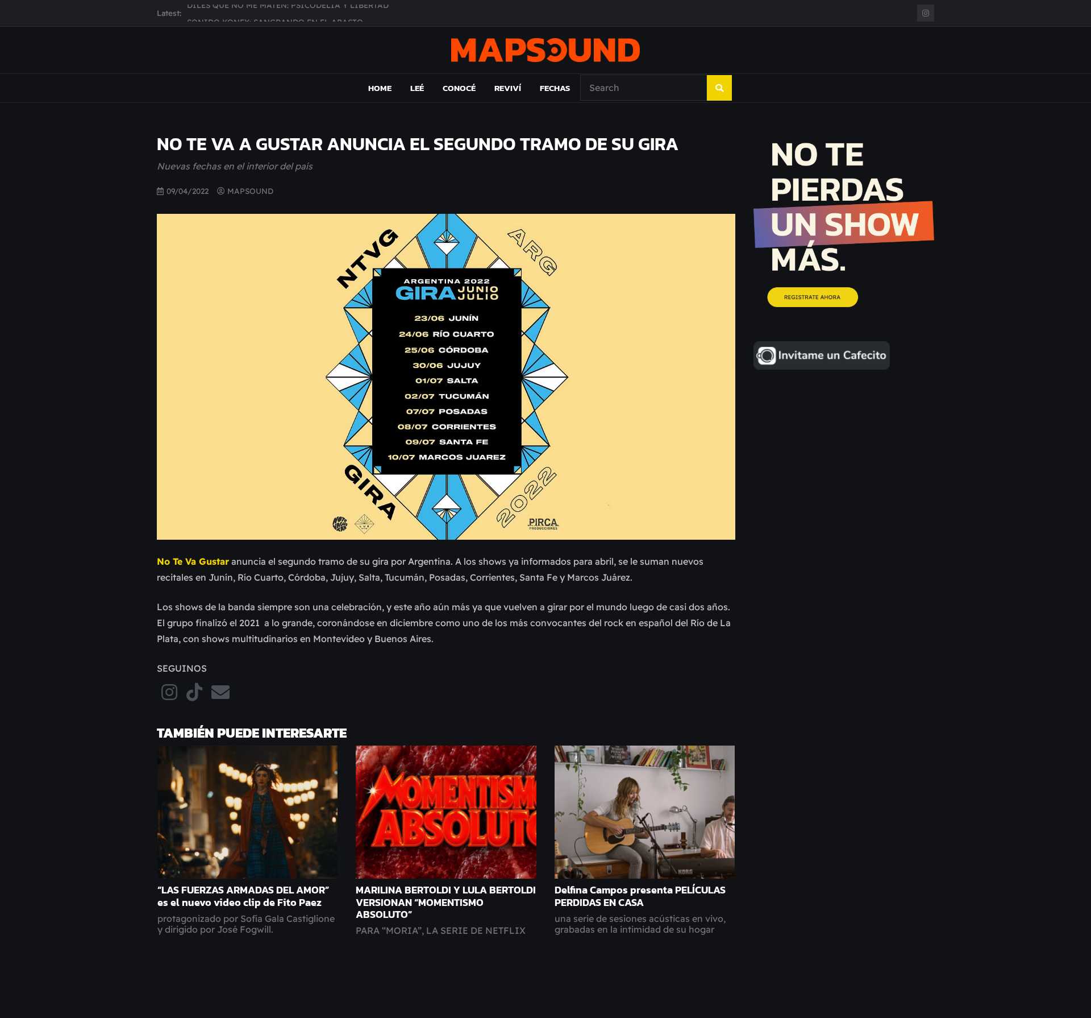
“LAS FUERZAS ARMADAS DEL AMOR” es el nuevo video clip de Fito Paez (243, 896)
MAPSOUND (250, 191)
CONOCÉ (459, 87)
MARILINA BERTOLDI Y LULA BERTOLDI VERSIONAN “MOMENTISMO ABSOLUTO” (446, 902)
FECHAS (555, 87)
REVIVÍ (507, 87)
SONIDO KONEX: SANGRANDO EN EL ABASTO (275, 13)
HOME (380, 87)
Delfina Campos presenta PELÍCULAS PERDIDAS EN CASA (640, 896)
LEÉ (417, 87)
